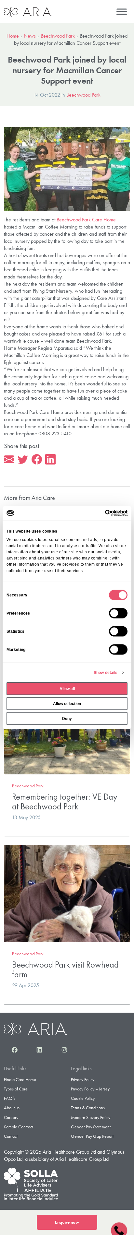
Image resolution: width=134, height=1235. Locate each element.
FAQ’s (9, 1098)
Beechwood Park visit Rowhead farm (65, 969)
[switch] (118, 613)
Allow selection (67, 703)
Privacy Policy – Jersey (90, 1089)
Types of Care (16, 1089)
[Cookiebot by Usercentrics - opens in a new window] (99, 513)
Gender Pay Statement (91, 1127)
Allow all (67, 688)
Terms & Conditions (88, 1108)
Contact (11, 1136)
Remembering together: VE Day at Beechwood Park (64, 801)
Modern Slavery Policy (90, 1117)
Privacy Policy (82, 1079)
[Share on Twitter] (23, 459)
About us (12, 1108)
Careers (11, 1117)
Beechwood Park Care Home (86, 219)
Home (13, 35)
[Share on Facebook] (37, 459)
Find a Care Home (20, 1079)
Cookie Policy (83, 1098)
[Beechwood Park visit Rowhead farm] (67, 892)
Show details (105, 672)
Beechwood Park (58, 35)
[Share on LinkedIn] (50, 459)
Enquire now (67, 1222)
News (30, 35)
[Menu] (121, 11)
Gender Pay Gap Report (92, 1136)
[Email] (9, 459)
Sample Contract (18, 1127)
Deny (67, 718)
